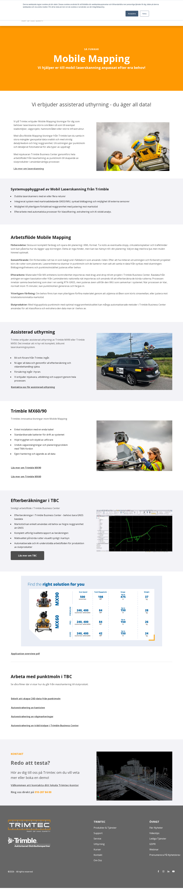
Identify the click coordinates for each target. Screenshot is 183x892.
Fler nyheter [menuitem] (156, 827)
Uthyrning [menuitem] (99, 844)
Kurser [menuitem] (97, 849)
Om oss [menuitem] (98, 860)
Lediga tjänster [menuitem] (157, 838)
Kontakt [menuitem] (98, 854)
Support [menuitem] (98, 833)
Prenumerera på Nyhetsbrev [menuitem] (164, 854)
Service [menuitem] (97, 838)
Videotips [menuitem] (154, 833)
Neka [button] (144, 13)
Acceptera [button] (132, 13)
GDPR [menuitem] (152, 844)
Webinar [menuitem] (154, 849)
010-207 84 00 (43, 792)
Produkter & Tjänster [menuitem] (105, 827)
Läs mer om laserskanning (29, 168)
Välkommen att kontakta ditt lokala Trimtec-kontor (45, 785)
